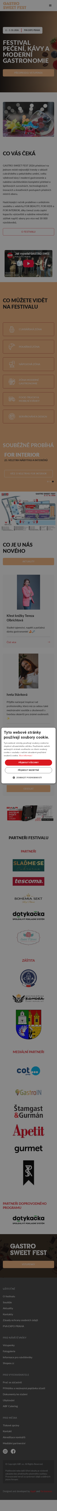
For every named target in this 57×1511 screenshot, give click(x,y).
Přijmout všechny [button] (28, 762)
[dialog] (28, 756)
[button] (28, 777)
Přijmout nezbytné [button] (28, 770)
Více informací (25, 755)
